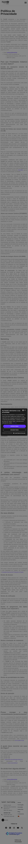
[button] (19, 433)
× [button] (24, 410)
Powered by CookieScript (7, 433)
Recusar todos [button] (14, 430)
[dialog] (14, 422)
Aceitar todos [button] (14, 426)
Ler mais (15, 423)
